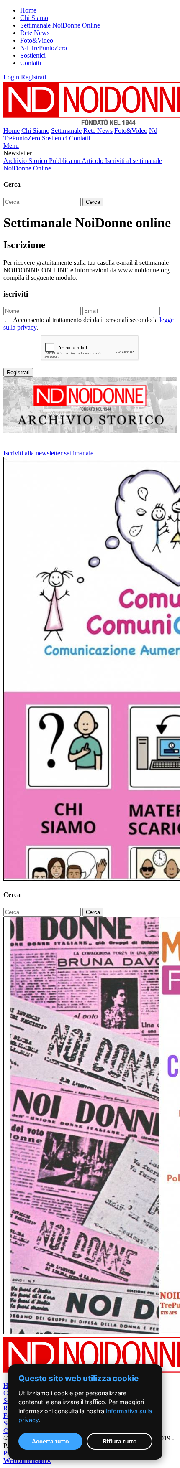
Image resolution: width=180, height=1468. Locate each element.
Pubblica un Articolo (77, 160)
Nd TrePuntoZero (43, 47)
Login (11, 77)
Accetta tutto (50, 1441)
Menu (11, 145)
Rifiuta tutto (120, 1441)
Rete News (34, 32)
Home (28, 10)
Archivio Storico (26, 160)
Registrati (33, 77)
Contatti (30, 62)
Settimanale (66, 130)
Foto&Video (36, 40)
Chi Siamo (34, 17)
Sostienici (33, 55)
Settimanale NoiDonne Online (60, 25)
